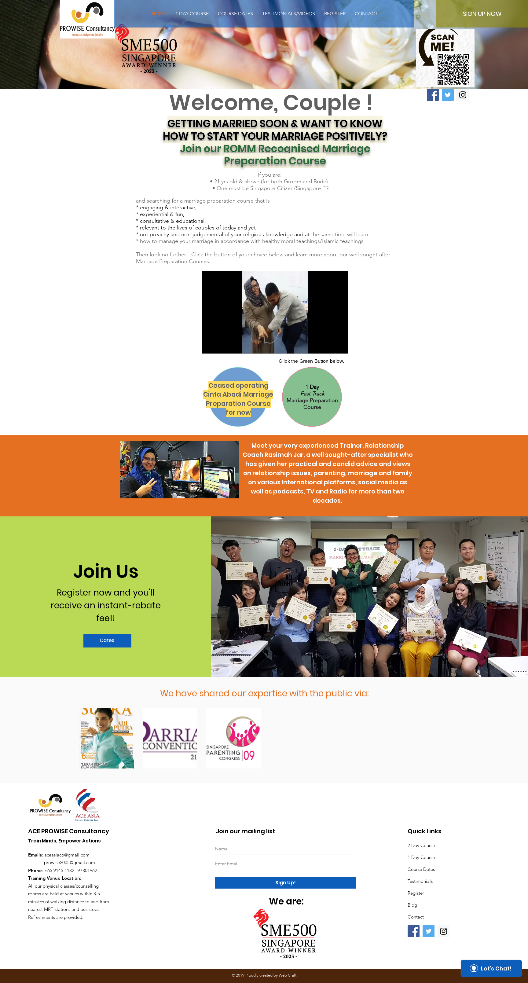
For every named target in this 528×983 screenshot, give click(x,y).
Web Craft (287, 975)
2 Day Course (421, 845)
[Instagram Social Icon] (463, 95)
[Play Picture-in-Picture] (330, 345)
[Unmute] (220, 345)
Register (416, 893)
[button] (297, 738)
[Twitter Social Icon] (448, 95)
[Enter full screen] (340, 345)
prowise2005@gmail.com (69, 862)
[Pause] (210, 345)
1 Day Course (421, 857)
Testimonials (420, 881)
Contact (416, 917)
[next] (440, 741)
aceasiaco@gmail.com (67, 855)
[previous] (91, 741)
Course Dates (421, 869)
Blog (412, 905)
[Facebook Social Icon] (433, 95)
